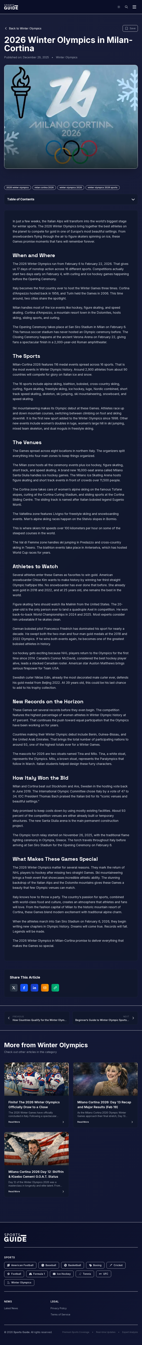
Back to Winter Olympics (25, 28)
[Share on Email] (45, 988)
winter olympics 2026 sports (102, 187)
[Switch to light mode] (119, 7)
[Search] (126, 7)
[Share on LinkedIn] (34, 988)
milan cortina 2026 (44, 187)
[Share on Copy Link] (55, 988)
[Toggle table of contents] (133, 199)
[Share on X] (13, 988)
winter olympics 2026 (71, 187)
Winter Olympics (66, 57)
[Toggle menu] (134, 6)
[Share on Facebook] (24, 988)
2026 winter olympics (17, 187)
